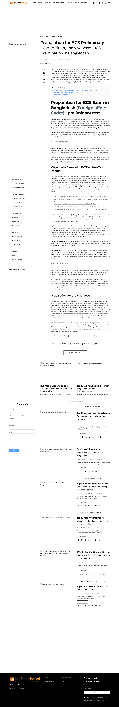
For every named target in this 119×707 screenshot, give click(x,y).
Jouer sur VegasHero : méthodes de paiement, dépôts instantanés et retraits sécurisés (81, 196)
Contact (47, 677)
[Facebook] (94, 3)
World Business (16, 263)
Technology (15, 232)
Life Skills (90, 547)
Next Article (104, 360)
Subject (12, 425)
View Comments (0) (74, 352)
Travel (13, 255)
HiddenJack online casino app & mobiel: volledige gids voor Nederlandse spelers (79, 207)
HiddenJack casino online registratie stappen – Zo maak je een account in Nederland (80, 209)
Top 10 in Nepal (16, 244)
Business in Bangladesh (85, 394)
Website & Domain (17, 259)
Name (11, 410)
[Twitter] (96, 3)
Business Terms (16, 213)
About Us (63, 681)
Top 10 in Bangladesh (101, 394)
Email (11, 419)
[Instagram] (99, 3)
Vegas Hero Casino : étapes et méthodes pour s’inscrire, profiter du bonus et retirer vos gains (81, 200)
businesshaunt (20, 688)
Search (32, 38)
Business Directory (17, 191)
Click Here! (53, 144)
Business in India (17, 202)
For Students (44, 36)
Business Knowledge (18, 210)
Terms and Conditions (67, 677)
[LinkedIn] (106, 3)
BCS (66, 69)
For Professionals (57, 36)
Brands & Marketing (18, 183)
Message (12, 432)
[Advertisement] (59, 18)
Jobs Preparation (16, 225)
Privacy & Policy (49, 681)
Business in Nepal (17, 206)
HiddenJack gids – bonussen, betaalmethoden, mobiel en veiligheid (75, 204)
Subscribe (96, 692)
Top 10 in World (16, 248)
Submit (14, 450)
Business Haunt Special (18, 194)
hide (66, 88)
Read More (82, 433)
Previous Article (47, 360)
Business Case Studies (18, 187)
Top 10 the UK (15, 251)
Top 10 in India (16, 240)
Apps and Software (17, 179)
